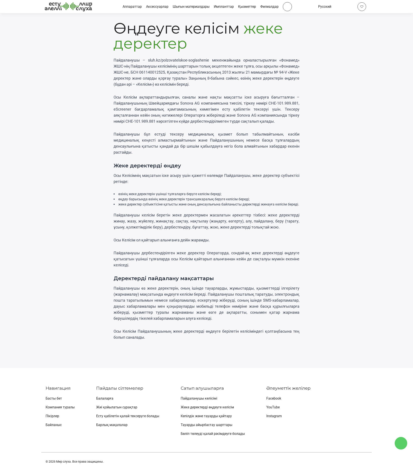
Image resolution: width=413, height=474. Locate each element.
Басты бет (54, 398)
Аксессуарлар (157, 7)
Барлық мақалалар (112, 425)
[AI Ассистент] (401, 443)
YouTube (273, 407)
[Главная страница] (68, 6)
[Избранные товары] (362, 6)
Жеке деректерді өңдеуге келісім (207, 407)
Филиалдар (269, 7)
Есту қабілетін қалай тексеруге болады (127, 416)
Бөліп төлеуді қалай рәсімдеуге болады (213, 434)
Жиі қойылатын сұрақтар (116, 407)
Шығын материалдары (191, 7)
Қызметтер (247, 7)
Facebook (273, 398)
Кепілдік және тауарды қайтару (206, 416)
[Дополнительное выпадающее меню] (287, 6)
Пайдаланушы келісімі (199, 398)
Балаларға (104, 398)
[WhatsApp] (403, 464)
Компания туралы (60, 407)
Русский (324, 7)
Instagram (274, 416)
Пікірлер (52, 416)
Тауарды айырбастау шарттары (206, 425)
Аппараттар (132, 7)
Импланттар (224, 7)
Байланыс (54, 425)
